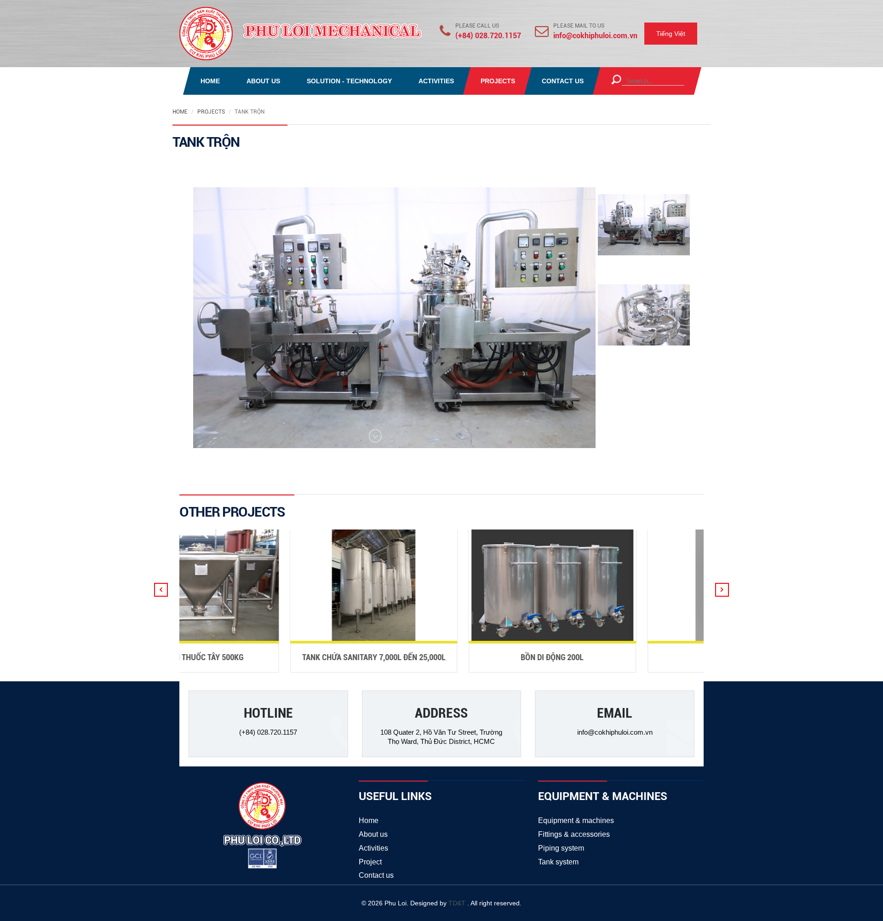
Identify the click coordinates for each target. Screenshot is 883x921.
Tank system (558, 862)
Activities (373, 848)
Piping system (561, 848)
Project (370, 862)
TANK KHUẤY (666, 657)
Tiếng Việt (670, 33)
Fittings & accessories (574, 834)
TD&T (457, 903)
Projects (211, 112)
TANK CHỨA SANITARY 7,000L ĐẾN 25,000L (309, 657)
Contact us (376, 875)
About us (373, 834)
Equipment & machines (576, 820)
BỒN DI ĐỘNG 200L (487, 657)
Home (180, 112)
